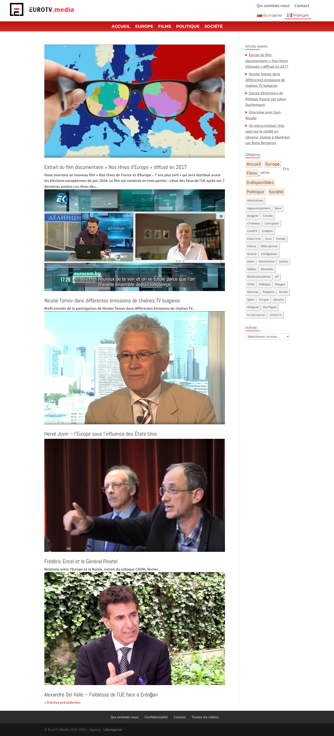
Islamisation (267, 261)
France (251, 246)
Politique (187, 27)
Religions (268, 292)
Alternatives (255, 200)
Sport (250, 299)
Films (164, 27)
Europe (144, 27)
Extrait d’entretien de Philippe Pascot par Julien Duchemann (265, 99)
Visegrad (252, 307)
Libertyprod (112, 729)
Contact (301, 6)
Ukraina (278, 299)
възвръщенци (256, 315)
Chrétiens (253, 223)
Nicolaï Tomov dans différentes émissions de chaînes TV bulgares (112, 300)
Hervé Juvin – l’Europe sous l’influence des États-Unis (100, 433)
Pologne (280, 284)
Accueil (254, 164)
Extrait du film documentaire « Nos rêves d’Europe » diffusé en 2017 (115, 167)
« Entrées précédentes (62, 702)
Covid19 (252, 231)
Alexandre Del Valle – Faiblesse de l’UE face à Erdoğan (101, 694)
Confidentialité (156, 717)
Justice (283, 261)
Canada (268, 216)
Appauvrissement (258, 208)
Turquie (264, 299)
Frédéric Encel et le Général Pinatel (80, 561)
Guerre (252, 254)
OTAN (250, 284)
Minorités (267, 269)
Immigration (269, 254)
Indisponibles (260, 182)
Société (213, 27)
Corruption (272, 223)
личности (276, 315)
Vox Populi (269, 307)
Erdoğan (267, 231)
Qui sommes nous (273, 6)
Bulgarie (252, 216)
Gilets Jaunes (269, 246)
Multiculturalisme (258, 277)
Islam (250, 261)
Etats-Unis (254, 239)
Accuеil (121, 27)
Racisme (252, 292)
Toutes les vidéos (205, 717)
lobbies (251, 269)
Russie (283, 292)
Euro (268, 239)
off (277, 277)
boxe (278, 208)
